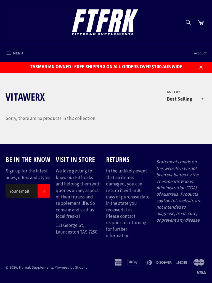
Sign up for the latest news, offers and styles (28, 174)
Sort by (173, 92)
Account (200, 53)
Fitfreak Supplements (36, 267)
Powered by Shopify (71, 267)
